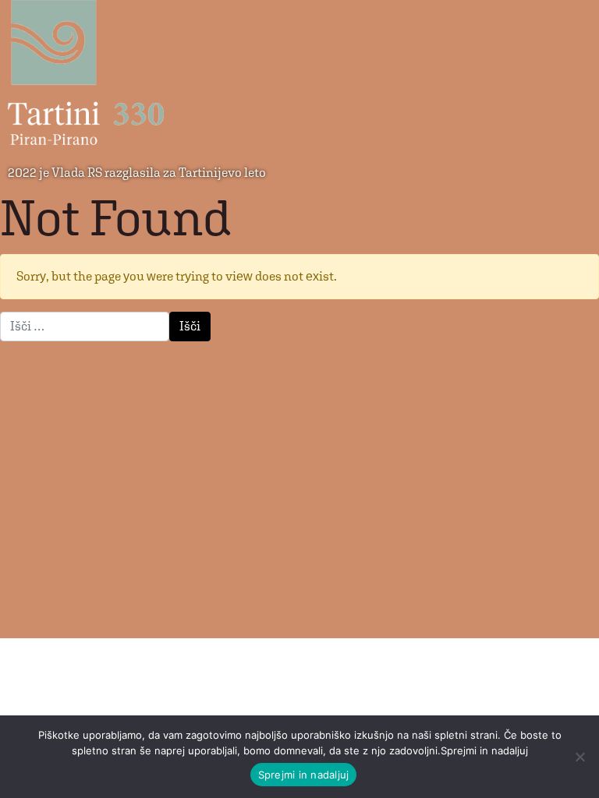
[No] (579, 756)
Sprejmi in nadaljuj (303, 774)
